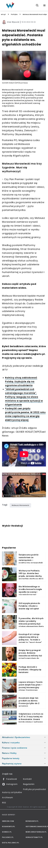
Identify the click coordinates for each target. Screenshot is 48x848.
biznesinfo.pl (32, 821)
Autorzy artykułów (12, 792)
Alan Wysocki (13, 22)
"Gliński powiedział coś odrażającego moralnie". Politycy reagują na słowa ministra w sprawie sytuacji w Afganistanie (24, 397)
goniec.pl (7, 832)
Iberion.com (8, 821)
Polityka (14, 14)
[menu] (44, 5)
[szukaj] (37, 5)
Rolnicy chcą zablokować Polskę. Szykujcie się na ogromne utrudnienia (21, 381)
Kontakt (27, 779)
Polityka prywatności (34, 789)
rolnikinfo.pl (8, 826)
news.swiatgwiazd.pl (36, 832)
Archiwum (7, 797)
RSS (4, 802)
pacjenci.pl (7, 837)
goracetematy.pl (34, 837)
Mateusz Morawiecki (20, 505)
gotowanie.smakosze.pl (36, 826)
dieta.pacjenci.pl (10, 843)
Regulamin (28, 784)
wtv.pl (3, 14)
